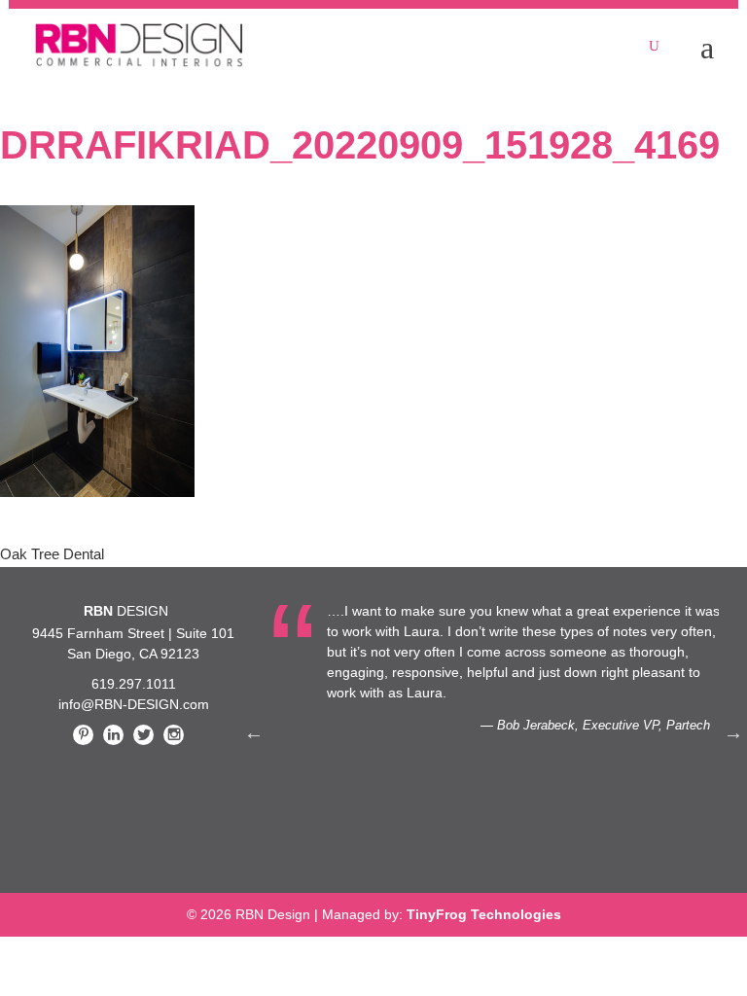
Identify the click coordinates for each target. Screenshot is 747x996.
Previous (254, 732)
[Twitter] (143, 735)
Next (733, 732)
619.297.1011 (133, 684)
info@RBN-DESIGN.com (133, 704)
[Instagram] (173, 735)
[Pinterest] (83, 735)
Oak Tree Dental (52, 554)
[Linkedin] (113, 735)
